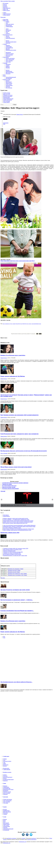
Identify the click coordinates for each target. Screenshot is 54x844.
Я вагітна (8, 37)
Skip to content (11, 1)
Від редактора (9, 87)
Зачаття (7, 35)
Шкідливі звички (10, 72)
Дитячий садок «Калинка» (14, 568)
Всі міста (3, 577)
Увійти (4, 12)
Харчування (6, 57)
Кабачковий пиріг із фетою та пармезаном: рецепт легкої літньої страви (19, 526)
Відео (4, 76)
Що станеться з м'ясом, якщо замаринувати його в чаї (15, 523)
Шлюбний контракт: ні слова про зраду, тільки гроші (15, 555)
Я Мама (7, 21)
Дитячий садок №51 (12, 570)
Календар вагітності (10, 38)
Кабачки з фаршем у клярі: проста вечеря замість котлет (15, 518)
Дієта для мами (9, 60)
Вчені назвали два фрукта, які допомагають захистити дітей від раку (18, 528)
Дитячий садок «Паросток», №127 (15, 573)
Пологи (7, 40)
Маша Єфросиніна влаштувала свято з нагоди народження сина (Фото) (18, 260)
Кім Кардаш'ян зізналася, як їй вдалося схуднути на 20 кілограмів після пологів (24, 450)
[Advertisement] (20, 328)
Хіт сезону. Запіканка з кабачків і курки (12, 527)
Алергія (7, 65)
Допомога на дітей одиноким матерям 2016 (13, 552)
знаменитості (7, 323)
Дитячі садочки (6, 92)
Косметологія (9, 25)
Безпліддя (8, 43)
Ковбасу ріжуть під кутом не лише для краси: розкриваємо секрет (18, 521)
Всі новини (5, 3)
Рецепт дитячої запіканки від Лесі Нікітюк (13, 376)
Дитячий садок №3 (12, 571)
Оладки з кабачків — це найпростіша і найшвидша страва (16, 519)
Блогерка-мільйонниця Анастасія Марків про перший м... (17, 610)
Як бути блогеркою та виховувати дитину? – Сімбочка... (17, 600)
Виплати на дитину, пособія (8, 487)
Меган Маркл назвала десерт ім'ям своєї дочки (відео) (16, 467)
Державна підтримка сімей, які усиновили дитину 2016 (15, 548)
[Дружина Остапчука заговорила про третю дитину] (3, 587)
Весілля (7, 31)
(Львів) (21, 568)
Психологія (8, 30)
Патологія (8, 73)
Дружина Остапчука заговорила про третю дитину (15, 589)
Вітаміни (8, 67)
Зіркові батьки (9, 83)
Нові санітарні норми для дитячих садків (12, 549)
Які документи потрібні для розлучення (12, 554)
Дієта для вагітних (10, 59)
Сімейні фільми (9, 26)
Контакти (5, 6)
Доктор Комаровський (11, 77)
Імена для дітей (6, 94)
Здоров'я (8, 33)
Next (4, 637)
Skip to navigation (4, 1)
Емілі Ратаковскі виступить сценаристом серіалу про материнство (20, 433)
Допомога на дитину (8, 95)
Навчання (8, 56)
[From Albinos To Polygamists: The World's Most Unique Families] (27, 498)
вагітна (30, 323)
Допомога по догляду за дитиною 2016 (12, 553)
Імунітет (8, 70)
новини (14, 323)
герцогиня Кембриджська (36, 323)
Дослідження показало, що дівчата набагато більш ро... (16, 682)
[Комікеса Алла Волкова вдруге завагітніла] (3, 618)
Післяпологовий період (11, 41)
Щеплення (8, 64)
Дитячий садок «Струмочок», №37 (16, 575)
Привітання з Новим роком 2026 (10, 532)
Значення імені (9, 85)
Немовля (8, 45)
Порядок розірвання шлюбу (9, 550)
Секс (7, 32)
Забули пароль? (6, 15)
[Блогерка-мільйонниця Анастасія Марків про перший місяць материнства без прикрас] (3, 608)
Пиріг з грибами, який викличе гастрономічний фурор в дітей (17, 530)
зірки (4, 323)
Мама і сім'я (5, 20)
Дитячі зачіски (6, 102)
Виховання (8, 52)
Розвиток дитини (10, 53)
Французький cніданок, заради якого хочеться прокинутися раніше (18, 520)
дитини (23, 838)
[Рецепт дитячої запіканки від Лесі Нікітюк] (3, 629)
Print (4, 124)
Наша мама (3, 17)
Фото (4, 74)
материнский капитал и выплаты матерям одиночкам (15, 482)
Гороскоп (8, 86)
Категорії (3, 491)
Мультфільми (9, 78)
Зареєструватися (7, 13)
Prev (4, 636)
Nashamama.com (22, 841)
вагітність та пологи (11, 838)
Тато (7, 23)
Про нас (5, 4)
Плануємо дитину (10, 24)
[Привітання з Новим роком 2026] (3, 537)
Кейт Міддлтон (25, 323)
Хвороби (5, 63)
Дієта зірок (8, 61)
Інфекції (7, 66)
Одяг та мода (9, 84)
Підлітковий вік (9, 47)
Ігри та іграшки (9, 54)
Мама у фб (5, 9)
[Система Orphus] (27, 334)
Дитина (5, 44)
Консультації (8, 81)
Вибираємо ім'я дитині (11, 50)
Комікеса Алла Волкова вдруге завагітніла (13, 355)
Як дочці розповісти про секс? (9, 485)
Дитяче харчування (10, 58)
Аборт (7, 28)
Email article (5, 122)
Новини (7, 80)
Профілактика (9, 71)
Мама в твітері (6, 10)
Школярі (8, 48)
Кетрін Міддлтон (19, 323)
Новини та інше (6, 79)
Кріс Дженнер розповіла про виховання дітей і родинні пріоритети (19, 415)
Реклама (5, 5)
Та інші (4, 816)
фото (11, 323)
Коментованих (6, 516)
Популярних (6, 515)
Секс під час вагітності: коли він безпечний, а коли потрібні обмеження (19, 525)
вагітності (34, 838)
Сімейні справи (6, 756)
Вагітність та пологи (7, 34)
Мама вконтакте (6, 8)
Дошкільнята (9, 46)
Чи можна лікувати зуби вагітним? (10, 488)
